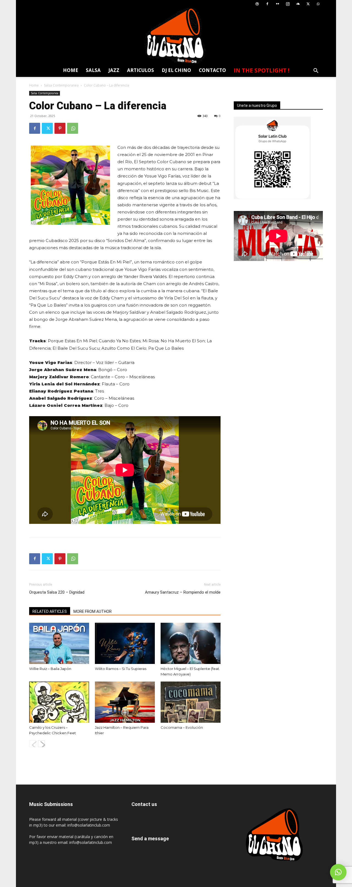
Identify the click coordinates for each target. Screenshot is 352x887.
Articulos (140, 70)
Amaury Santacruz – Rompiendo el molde (183, 592)
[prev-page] (32, 743)
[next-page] (41, 743)
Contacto (212, 70)
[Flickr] (277, 4)
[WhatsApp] (318, 4)
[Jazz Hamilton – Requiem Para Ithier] (125, 702)
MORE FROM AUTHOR (92, 611)
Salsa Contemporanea (61, 85)
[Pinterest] (59, 128)
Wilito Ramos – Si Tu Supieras (120, 668)
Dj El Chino (176, 70)
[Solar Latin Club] (176, 36)
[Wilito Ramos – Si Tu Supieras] (125, 643)
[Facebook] (267, 4)
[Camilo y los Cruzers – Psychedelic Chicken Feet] (59, 702)
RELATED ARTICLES (49, 611)
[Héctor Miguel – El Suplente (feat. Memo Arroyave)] (191, 643)
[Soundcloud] (297, 4)
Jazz (113, 70)
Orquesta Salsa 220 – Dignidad (56, 592)
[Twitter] (308, 4)
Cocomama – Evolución (182, 727)
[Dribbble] (257, 4)
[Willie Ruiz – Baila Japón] (59, 643)
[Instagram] (287, 4)
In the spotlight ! (261, 70)
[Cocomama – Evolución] (191, 702)
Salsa (93, 70)
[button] (316, 71)
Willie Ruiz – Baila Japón (50, 668)
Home (70, 70)
